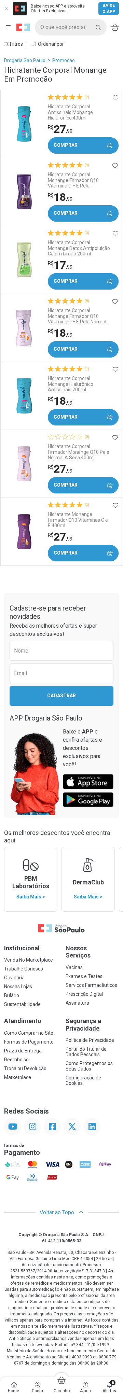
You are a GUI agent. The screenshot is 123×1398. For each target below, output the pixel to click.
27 (60, 129)
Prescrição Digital (84, 994)
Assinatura (77, 1003)
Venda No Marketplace (28, 960)
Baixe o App (108, 8)
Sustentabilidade (22, 1004)
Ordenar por (50, 44)
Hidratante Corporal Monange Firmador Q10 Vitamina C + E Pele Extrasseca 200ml (73, 180)
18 (60, 197)
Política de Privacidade (90, 1040)
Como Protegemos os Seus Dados (89, 1066)
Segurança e (83, 1024)
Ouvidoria (14, 977)
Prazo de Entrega (23, 1050)
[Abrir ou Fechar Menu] (8, 27)
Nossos (78, 952)
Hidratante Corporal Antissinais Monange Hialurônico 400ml (70, 112)
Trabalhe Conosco (23, 968)
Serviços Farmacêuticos (91, 985)
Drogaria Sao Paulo (24, 60)
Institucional (22, 948)
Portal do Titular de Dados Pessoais (86, 1051)
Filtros (16, 44)
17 (60, 265)
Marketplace (17, 1077)
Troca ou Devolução (25, 1068)
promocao (63, 60)
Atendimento (22, 1020)
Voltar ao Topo (58, 1212)
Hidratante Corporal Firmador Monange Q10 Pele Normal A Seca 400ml (78, 452)
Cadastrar (61, 695)
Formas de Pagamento (29, 1042)
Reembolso (16, 1059)
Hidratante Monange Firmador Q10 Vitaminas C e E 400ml (78, 520)
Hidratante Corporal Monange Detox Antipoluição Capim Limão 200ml (79, 248)
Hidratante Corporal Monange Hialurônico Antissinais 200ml (70, 384)
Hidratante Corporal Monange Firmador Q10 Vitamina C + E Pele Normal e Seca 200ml (79, 316)
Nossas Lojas (18, 986)
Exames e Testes (84, 976)
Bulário (11, 995)
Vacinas (74, 967)
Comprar (66, 145)
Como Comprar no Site (28, 1033)
